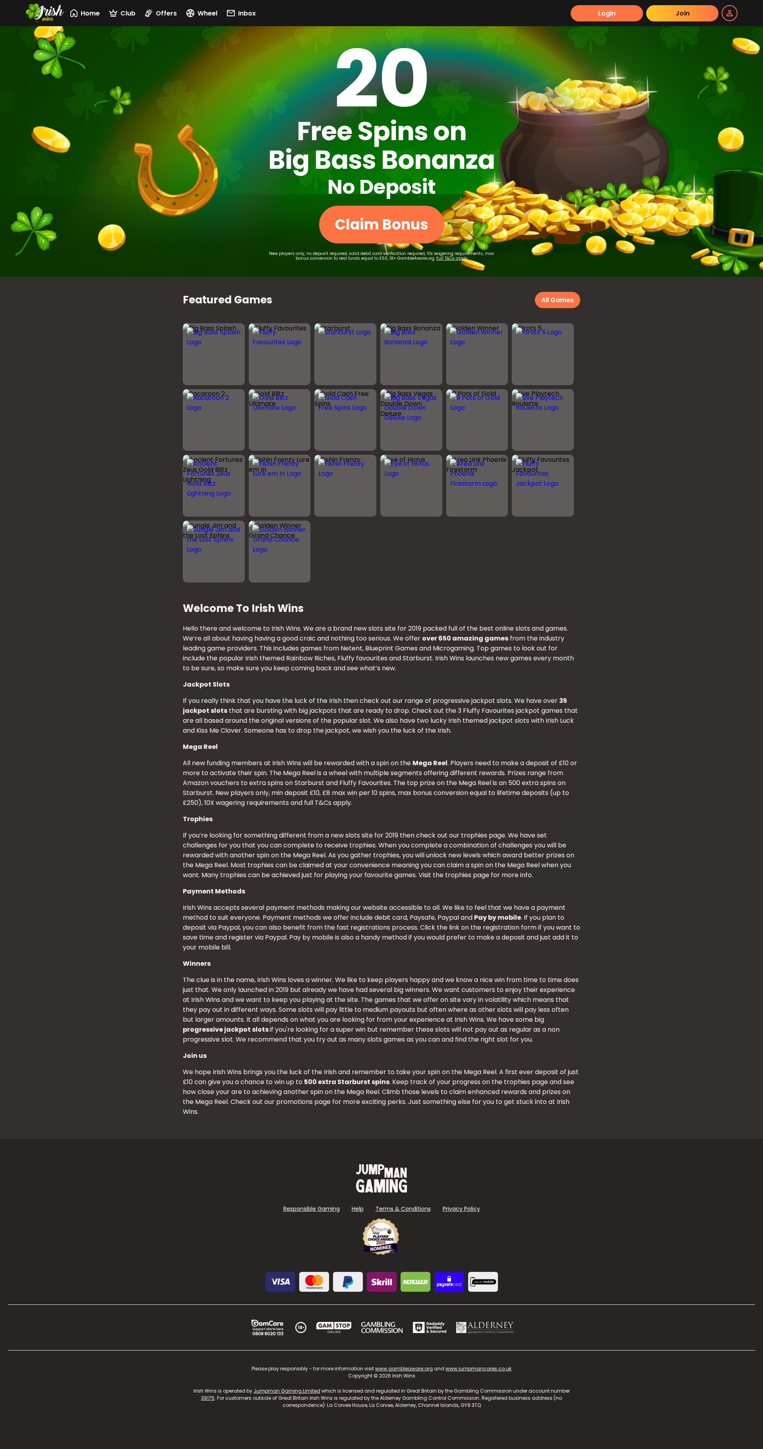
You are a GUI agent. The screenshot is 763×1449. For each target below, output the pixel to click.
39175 (208, 1398)
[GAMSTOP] (334, 1327)
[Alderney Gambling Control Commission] (485, 1327)
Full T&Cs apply (452, 258)
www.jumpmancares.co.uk (478, 1368)
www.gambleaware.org (404, 1368)
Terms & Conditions (403, 1209)
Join (682, 13)
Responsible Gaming (311, 1209)
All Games (557, 300)
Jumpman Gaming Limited (287, 1390)
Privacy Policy (461, 1209)
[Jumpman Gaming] (381, 1190)
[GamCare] (267, 1327)
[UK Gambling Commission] (382, 1327)
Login (607, 13)
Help (358, 1209)
